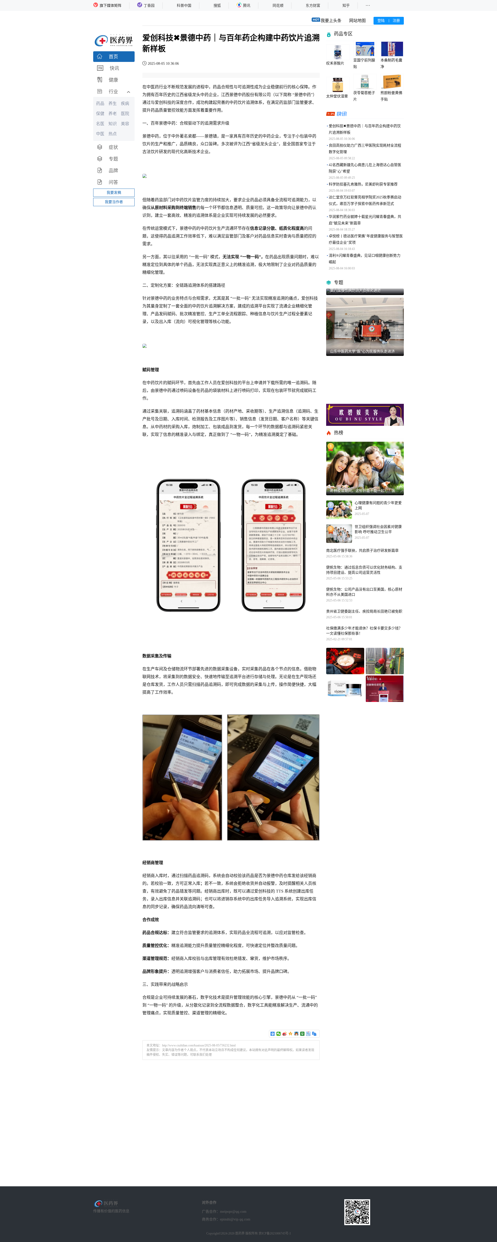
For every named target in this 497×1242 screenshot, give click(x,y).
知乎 (346, 6)
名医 (100, 123)
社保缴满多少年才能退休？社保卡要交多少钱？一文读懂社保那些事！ (364, 630)
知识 (112, 123)
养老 (112, 113)
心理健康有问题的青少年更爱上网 (378, 505)
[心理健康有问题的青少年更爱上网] (339, 509)
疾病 (125, 103)
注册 (396, 20)
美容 (125, 123)
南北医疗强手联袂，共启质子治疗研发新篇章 (362, 550)
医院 (125, 113)
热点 (112, 134)
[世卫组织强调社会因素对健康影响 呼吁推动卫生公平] (339, 533)
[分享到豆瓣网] (302, 1034)
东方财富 (313, 6)
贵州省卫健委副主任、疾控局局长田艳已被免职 (364, 611)
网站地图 (357, 20)
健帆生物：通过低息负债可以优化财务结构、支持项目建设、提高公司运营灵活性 (364, 570)
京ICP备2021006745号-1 (275, 1233)
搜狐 (217, 6)
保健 (100, 113)
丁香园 (149, 6)
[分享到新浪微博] (284, 1034)
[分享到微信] (278, 1034)
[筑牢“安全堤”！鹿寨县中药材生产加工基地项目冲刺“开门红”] (385, 661)
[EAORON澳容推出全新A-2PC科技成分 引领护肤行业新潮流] (345, 689)
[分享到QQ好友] (296, 1034)
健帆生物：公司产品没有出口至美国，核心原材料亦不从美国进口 (364, 592)
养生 (112, 103)
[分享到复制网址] (314, 1034)
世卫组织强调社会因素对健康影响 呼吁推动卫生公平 (378, 529)
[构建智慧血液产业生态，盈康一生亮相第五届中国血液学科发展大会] (385, 689)
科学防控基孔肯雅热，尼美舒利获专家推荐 (363, 184)
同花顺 (278, 6)
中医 (100, 134)
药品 (100, 103)
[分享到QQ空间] (290, 1034)
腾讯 (246, 6)
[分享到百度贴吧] (308, 1034)
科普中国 (184, 6)
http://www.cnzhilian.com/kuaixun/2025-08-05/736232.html (199, 1045)
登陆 (381, 20)
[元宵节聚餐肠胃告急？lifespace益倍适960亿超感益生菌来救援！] (345, 661)
